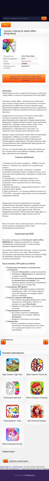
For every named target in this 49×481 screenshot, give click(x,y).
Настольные (26, 61)
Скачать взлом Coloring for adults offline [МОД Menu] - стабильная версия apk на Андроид (26, 78)
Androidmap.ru (30, 475)
